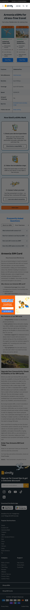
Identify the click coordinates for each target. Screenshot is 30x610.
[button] (27, 6)
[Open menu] (3, 6)
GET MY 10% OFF (7, 311)
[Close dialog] (28, 297)
